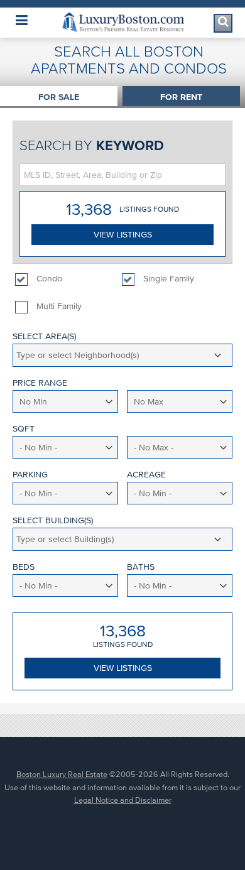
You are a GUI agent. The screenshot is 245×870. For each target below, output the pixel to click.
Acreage (146, 474)
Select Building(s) (53, 520)
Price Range (40, 383)
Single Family (168, 278)
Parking (30, 474)
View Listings (123, 234)
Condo (49, 278)
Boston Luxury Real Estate (61, 774)
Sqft (24, 428)
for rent (181, 97)
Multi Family (59, 306)
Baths (141, 567)
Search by (91, 145)
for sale (58, 97)
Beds (24, 567)
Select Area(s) (44, 336)
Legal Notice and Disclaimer (123, 800)
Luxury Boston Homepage (122, 22)
